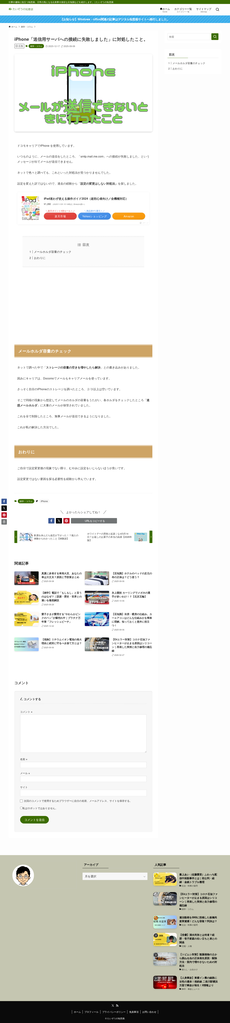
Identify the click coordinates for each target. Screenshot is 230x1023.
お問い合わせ (149, 1011)
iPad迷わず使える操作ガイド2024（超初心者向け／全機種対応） (86, 198)
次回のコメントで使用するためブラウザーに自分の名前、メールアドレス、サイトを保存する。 (78, 800)
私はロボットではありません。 (40, 808)
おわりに (39, 258)
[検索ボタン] (217, 9)
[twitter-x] (112, 1005)
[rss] (117, 1005)
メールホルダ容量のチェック (52, 252)
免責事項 (134, 1011)
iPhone (44, 501)
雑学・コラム (36, 46)
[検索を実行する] (214, 36)
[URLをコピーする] (4, 522)
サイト (24, 787)
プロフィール (91, 1011)
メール (25, 773)
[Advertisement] (83, 304)
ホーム (77, 1011)
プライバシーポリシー (114, 1011)
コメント (26, 711)
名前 (23, 759)
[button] (51, 520)
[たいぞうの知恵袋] (22, 10)
